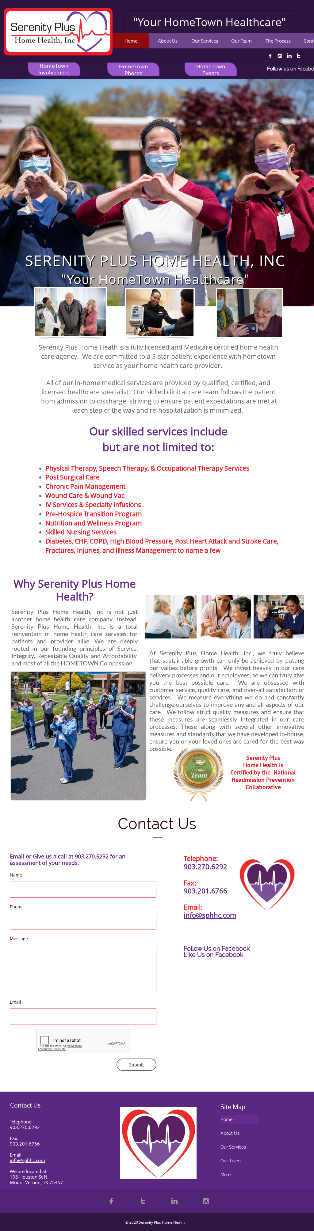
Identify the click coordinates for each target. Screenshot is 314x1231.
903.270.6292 (25, 1127)
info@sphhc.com (210, 914)
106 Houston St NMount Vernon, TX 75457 (36, 1179)
